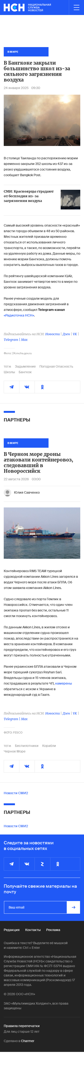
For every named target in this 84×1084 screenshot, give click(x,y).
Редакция (12, 930)
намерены (63, 683)
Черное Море (14, 751)
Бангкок (25, 372)
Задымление (25, 366)
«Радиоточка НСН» (19, 315)
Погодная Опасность (56, 366)
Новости (52, 334)
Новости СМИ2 (16, 793)
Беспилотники (26, 746)
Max (24, 340)
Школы (9, 372)
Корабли (49, 746)
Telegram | (12, 340)
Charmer (27, 1041)
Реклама (53, 930)
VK (75, 334)
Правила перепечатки (22, 1026)
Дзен (66, 334)
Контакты (33, 930)
